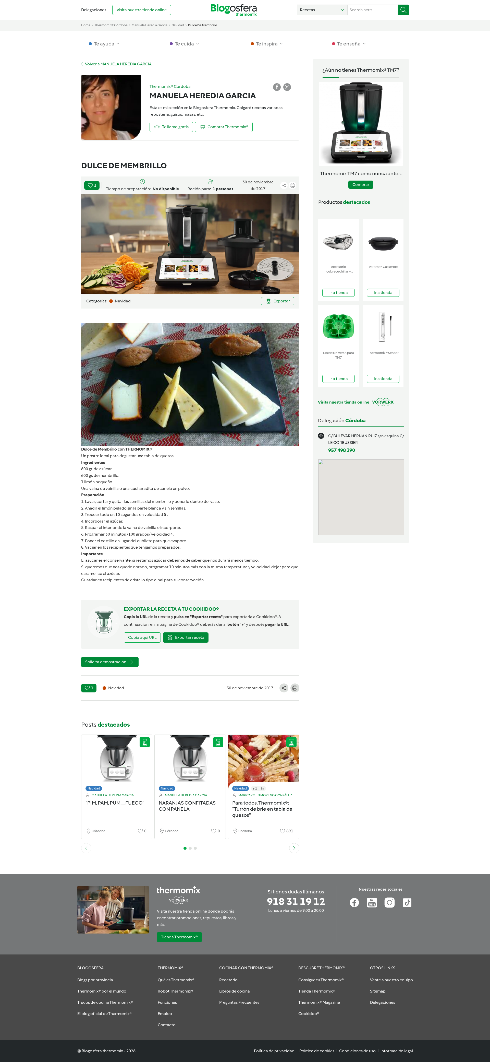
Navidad (94, 788)
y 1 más (258, 788)
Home (85, 25)
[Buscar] (403, 10)
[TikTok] (407, 902)
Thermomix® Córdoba (111, 25)
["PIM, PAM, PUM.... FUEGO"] (116, 764)
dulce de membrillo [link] (202, 25)
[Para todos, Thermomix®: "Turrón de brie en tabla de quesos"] (263, 764)
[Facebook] (354, 902)
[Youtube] (372, 902)
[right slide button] (294, 848)
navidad (178, 25)
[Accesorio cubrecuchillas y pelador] (338, 240)
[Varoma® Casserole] (383, 240)
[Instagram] (389, 902)
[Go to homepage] (234, 10)
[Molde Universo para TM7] (338, 327)
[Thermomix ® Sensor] (383, 327)
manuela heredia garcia (149, 25)
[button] (322, 10)
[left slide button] (86, 848)
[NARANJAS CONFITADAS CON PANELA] (190, 764)
